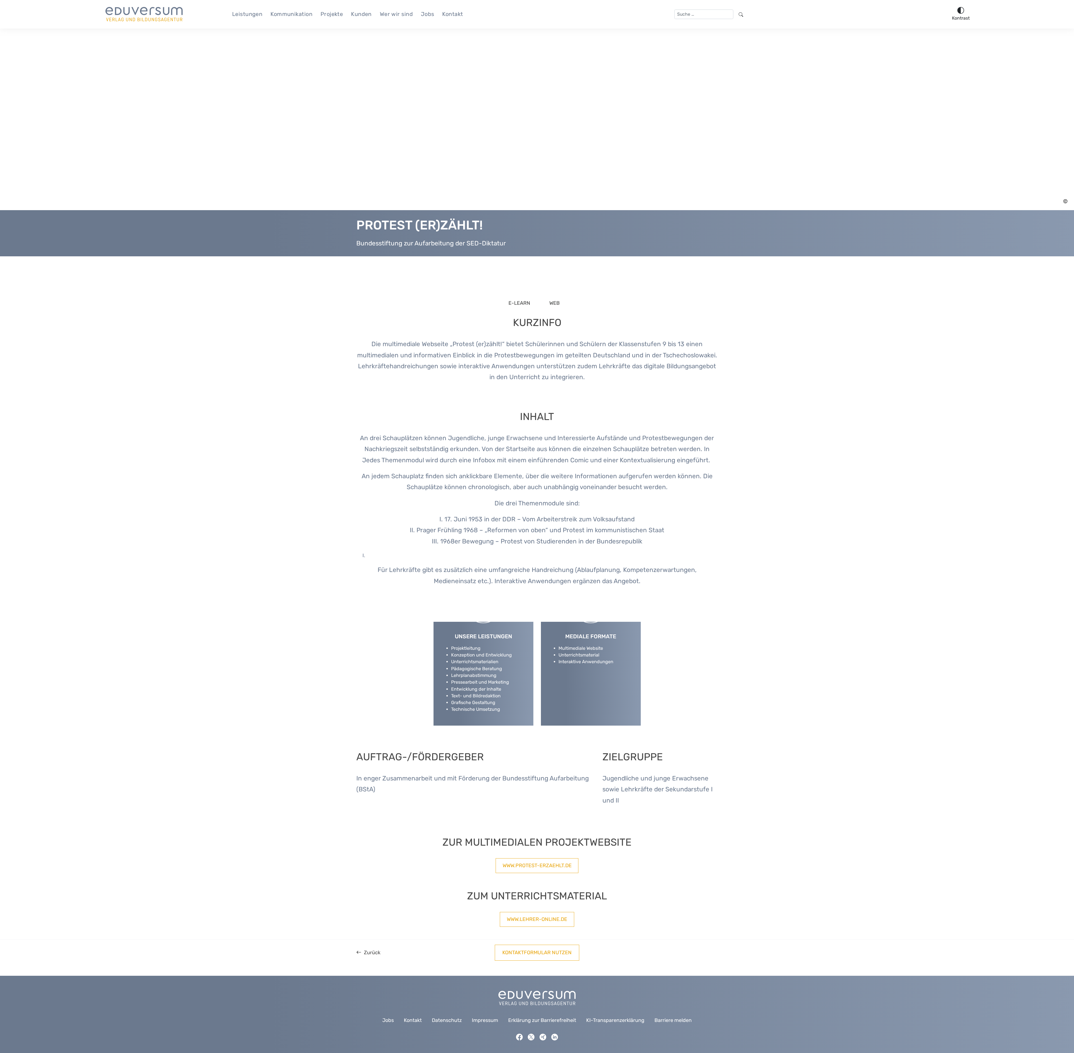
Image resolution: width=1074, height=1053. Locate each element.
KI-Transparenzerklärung (615, 1020)
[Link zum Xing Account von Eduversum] (543, 1036)
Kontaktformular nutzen (537, 952)
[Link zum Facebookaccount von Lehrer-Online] (519, 1036)
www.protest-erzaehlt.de (537, 865)
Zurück (372, 952)
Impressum (485, 1020)
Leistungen (247, 14)
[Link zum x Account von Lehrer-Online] (531, 1036)
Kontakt (452, 14)
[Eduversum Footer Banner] (537, 998)
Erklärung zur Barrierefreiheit (542, 1020)
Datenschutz (447, 1020)
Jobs (427, 14)
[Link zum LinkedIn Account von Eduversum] (554, 1036)
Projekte (332, 14)
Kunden (361, 14)
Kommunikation (291, 14)
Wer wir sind (396, 14)
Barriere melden (673, 1020)
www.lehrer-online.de (537, 919)
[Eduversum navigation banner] (144, 14)
